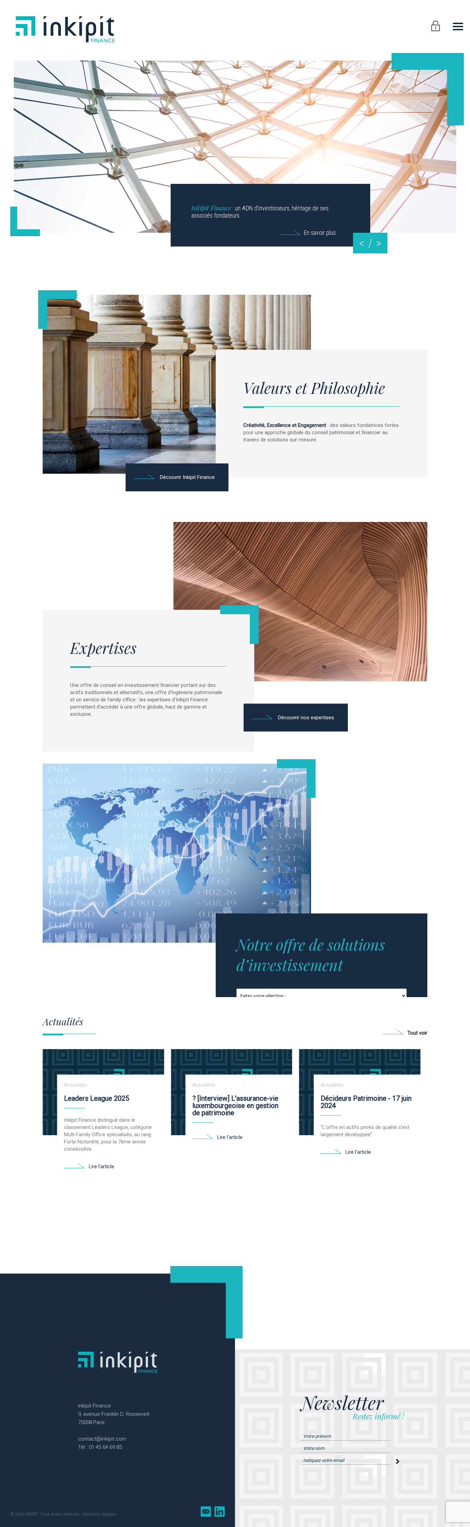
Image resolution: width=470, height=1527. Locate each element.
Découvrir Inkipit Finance (187, 477)
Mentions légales (99, 1514)
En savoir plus (320, 232)
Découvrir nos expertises (306, 717)
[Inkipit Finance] (65, 43)
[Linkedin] (219, 1511)
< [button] (361, 243)
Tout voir (417, 1033)
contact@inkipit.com (102, 1439)
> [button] (379, 243)
